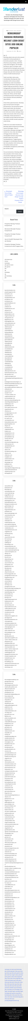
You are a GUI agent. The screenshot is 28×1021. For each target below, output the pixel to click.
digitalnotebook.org (9, 740)
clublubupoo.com (9, 899)
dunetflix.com (8, 440)
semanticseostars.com (10, 763)
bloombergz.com (9, 544)
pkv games (7, 266)
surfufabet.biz (8, 350)
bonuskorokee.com (9, 905)
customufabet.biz (9, 356)
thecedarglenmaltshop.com (11, 679)
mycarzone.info (8, 840)
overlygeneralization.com (11, 771)
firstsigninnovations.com (11, 504)
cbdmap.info (8, 701)
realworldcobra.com (10, 817)
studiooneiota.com (9, 813)
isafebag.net (8, 542)
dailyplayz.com (8, 914)
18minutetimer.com (9, 762)
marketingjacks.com (10, 652)
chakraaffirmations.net (10, 721)
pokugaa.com (8, 943)
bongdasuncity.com (10, 743)
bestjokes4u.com (9, 723)
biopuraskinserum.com (10, 606)
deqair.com (7, 425)
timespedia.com (9, 564)
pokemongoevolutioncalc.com (12, 936)
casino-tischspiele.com (10, 551)
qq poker (18, 993)
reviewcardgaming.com (11, 861)
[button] (25, 2)
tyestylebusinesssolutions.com (12, 892)
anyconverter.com (9, 562)
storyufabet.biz (8, 358)
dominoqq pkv (11, 971)
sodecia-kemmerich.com (11, 881)
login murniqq (16, 991)
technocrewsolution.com (11, 526)
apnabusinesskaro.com (11, 665)
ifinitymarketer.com (9, 921)
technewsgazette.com (10, 573)
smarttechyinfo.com (10, 738)
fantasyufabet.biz (9, 332)
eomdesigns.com (9, 833)
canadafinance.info (9, 610)
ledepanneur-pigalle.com (11, 615)
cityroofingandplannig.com (11, 402)
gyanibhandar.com (9, 325)
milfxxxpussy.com (9, 444)
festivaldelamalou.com (10, 502)
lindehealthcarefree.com (11, 687)
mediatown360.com (10, 643)
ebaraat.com (8, 310)
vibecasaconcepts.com (10, 842)
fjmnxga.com (8, 597)
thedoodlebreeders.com (11, 422)
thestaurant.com (9, 895)
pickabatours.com (9, 692)
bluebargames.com (9, 500)
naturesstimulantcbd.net (11, 469)
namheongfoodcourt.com (11, 625)
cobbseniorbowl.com (10, 396)
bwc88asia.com (9, 414)
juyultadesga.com (9, 405)
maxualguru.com (9, 742)
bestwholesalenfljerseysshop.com (13, 383)
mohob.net (7, 734)
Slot (15, 30)
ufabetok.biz (8, 363)
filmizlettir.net (8, 489)
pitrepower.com (8, 641)
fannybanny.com (9, 919)
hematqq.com (18, 989)
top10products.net (9, 690)
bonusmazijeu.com (9, 901)
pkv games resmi (9, 265)
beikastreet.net (8, 487)
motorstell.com (8, 520)
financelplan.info (9, 696)
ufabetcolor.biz (8, 341)
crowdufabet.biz (9, 367)
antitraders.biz (8, 389)
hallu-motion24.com (10, 630)
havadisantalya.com (10, 297)
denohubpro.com (9, 807)
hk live (6, 261)
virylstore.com (8, 518)
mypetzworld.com (9, 409)
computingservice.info (10, 784)
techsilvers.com (9, 427)
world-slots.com (9, 709)
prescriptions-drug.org (10, 524)
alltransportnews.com (10, 370)
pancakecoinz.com (9, 714)
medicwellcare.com (10, 850)
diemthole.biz (8, 568)
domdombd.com (9, 912)
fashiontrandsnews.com (11, 372)
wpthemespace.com (14, 1018)
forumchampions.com (10, 498)
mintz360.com (8, 732)
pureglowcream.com (10, 586)
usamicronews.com (10, 932)
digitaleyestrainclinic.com (11, 645)
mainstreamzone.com (10, 765)
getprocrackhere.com (10, 915)
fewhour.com (8, 760)
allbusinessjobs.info (10, 688)
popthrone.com (8, 707)
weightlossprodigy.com (10, 736)
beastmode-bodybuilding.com (12, 694)
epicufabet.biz (8, 359)
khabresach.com (9, 659)
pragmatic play (19, 978)
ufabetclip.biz (8, 328)
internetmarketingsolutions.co (12, 795)
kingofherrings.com (9, 577)
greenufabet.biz (9, 339)
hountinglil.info (8, 720)
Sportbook (19, 30)
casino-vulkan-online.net (11, 639)
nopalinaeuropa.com (10, 471)
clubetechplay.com (9, 910)
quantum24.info (9, 844)
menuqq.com (8, 969)
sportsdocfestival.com (10, 950)
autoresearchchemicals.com (12, 663)
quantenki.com (8, 846)
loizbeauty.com (8, 561)
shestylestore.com (9, 952)
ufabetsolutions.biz (9, 347)
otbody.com (7, 553)
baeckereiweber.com (10, 290)
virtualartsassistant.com (11, 873)
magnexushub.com (9, 315)
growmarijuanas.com (10, 767)
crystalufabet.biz (9, 361)
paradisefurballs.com (10, 749)
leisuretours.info (9, 778)
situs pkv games (16, 973)
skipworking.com (9, 559)
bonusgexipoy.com (9, 906)
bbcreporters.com (9, 374)
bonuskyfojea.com (9, 903)
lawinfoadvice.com (9, 435)
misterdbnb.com (9, 886)
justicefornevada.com (10, 776)
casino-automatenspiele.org (12, 550)
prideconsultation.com (10, 718)
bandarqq (7, 263)
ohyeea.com (8, 453)
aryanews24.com (9, 391)
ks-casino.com (8, 418)
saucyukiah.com (9, 485)
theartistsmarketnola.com (11, 619)
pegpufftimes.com (9, 495)
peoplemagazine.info (10, 292)
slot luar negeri (11, 974)
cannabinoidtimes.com (10, 752)
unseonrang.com (9, 789)
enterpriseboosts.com (10, 546)
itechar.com (7, 305)
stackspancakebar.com (10, 623)
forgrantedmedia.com (10, 509)
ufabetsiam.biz (8, 334)
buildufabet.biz (8, 369)
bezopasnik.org (8, 595)
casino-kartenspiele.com (11, 548)
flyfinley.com (8, 716)
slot (9, 978)
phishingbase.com (9, 937)
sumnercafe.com (9, 438)
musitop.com (8, 447)
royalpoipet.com (9, 894)
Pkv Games (10, 30)
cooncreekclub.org (9, 493)
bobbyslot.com (8, 729)
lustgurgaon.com (9, 725)
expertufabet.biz (9, 330)
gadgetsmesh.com (9, 774)
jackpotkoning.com (9, 923)
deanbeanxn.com (9, 703)
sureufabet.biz (8, 354)
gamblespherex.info (10, 829)
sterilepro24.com (9, 857)
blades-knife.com (9, 809)
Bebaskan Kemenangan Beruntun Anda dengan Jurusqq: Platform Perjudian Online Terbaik (19, 197)
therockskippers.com (10, 632)
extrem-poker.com (9, 416)
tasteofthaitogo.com (10, 592)
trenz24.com (8, 557)
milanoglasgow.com (10, 626)
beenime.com (8, 879)
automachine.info (9, 818)
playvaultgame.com (10, 945)
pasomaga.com (8, 466)
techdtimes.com (9, 299)
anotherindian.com (9, 458)
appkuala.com (8, 583)
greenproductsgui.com (10, 754)
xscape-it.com (8, 392)
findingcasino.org (9, 815)
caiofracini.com (8, 785)
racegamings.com (9, 939)
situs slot (14, 976)
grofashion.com (8, 934)
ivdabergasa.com (9, 403)
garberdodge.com (9, 506)
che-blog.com (8, 712)
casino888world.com (10, 884)
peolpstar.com (8, 511)
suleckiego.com (9, 667)
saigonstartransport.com (11, 599)
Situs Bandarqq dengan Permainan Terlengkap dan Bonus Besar (14, 1011)
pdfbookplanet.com (9, 802)
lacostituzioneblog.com (10, 451)
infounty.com (8, 411)
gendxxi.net (8, 837)
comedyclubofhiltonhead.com (12, 872)
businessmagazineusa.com (12, 848)
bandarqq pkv (8, 995)
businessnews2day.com (11, 853)
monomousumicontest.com (11, 824)
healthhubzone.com (10, 308)
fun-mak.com (8, 882)
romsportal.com (8, 948)
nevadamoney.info (9, 612)
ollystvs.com (8, 796)
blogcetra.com (8, 793)
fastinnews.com (9, 917)
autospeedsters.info (10, 820)
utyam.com (7, 449)
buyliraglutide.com (9, 321)
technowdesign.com (10, 398)
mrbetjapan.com (9, 579)
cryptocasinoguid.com (10, 376)
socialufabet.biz (9, 348)
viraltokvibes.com (9, 528)
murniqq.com (10, 989)
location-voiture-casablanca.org (13, 868)
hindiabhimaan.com (10, 658)
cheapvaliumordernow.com (11, 877)
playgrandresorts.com (10, 947)
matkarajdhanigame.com (11, 705)
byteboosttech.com (9, 314)
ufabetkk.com (8, 570)
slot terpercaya (8, 259)
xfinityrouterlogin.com (10, 650)
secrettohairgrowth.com (11, 590)
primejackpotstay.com (10, 941)
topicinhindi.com (9, 683)
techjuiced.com (8, 312)
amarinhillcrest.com (10, 537)
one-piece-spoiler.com (10, 811)
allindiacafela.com (9, 636)
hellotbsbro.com (9, 780)
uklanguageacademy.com (11, 685)
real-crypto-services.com (11, 407)
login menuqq (8, 991)
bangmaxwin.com (9, 601)
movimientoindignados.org (11, 442)
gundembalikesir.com (10, 303)
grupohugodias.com (10, 423)
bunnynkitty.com (9, 593)
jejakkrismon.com (9, 566)
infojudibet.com (8, 699)
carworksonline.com (10, 515)
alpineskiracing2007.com (11, 637)
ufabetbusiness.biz (9, 337)
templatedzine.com (9, 433)
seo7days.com (8, 584)
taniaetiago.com (9, 462)
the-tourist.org (8, 539)
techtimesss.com (9, 517)
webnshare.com (9, 769)
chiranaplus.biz (8, 621)
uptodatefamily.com (10, 446)
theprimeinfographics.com (11, 875)
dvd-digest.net (8, 617)
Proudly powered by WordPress (14, 1015)
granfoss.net (8, 634)
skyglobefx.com (9, 828)
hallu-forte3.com (9, 628)
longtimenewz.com (9, 926)
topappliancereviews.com (11, 654)
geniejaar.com (8, 727)
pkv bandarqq (8, 276)
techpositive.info (9, 787)
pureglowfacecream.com (11, 575)
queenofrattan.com (9, 804)
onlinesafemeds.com (10, 323)
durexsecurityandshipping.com (12, 400)
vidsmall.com (8, 851)
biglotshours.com (9, 319)
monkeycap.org (8, 533)
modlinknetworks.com (10, 925)
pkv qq (14, 969)
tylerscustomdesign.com (11, 513)
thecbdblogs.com (9, 661)
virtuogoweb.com (9, 317)
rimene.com (8, 614)
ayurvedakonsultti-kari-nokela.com (13, 387)
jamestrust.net (8, 555)
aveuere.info (8, 751)
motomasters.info (9, 839)
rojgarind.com (8, 758)
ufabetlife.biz (8, 345)
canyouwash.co (9, 295)
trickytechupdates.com (10, 656)
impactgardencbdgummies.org (12, 468)
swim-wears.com (9, 507)
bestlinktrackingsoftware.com (12, 897)
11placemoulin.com (10, 731)
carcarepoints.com (9, 420)
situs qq (17, 971)
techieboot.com (8, 301)
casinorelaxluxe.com (10, 908)
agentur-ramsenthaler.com (11, 831)
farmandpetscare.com (10, 782)
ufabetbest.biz (8, 352)
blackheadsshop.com (10, 866)
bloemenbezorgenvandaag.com (13, 588)
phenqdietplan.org (9, 436)
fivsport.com (8, 431)
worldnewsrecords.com (10, 855)
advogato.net (8, 540)
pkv (5, 268)
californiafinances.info (10, 608)
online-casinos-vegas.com (11, 648)
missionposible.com (10, 647)
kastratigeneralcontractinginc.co (13, 381)
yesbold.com (8, 306)
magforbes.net (8, 531)
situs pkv (18, 980)
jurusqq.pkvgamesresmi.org (12, 1000)
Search (7, 208)
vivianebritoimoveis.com (11, 529)
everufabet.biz (8, 365)
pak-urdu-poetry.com (10, 791)
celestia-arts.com (9, 496)
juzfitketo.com (8, 464)
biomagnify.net (8, 473)
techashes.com (8, 293)
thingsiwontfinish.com (10, 954)
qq (5, 270)
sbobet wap (13, 987)
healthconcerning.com (10, 756)
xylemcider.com (9, 460)
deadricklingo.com (9, 826)
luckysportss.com (9, 928)
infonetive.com (8, 603)
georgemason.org (9, 681)
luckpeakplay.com (9, 930)
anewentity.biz (8, 581)
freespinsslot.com (9, 747)
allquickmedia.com (9, 572)
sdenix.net (7, 535)
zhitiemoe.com (8, 455)
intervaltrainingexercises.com (12, 890)
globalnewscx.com (9, 798)
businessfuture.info (9, 698)
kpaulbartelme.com (9, 870)
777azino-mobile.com (10, 394)
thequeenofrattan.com (10, 806)
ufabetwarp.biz (8, 326)
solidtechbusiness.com (10, 859)
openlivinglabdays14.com (11, 385)
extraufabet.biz (8, 343)
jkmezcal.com (8, 888)
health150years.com (10, 522)
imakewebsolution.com (10, 710)
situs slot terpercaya (10, 980)
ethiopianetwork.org (10, 773)
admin (19, 51)
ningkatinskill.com (9, 429)
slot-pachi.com (8, 745)
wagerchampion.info (10, 822)
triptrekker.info (8, 835)
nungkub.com (8, 456)
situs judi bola (19, 974)
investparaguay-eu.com (11, 413)
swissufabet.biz (8, 336)
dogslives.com (8, 800)
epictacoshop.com (9, 605)
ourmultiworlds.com (10, 491)
